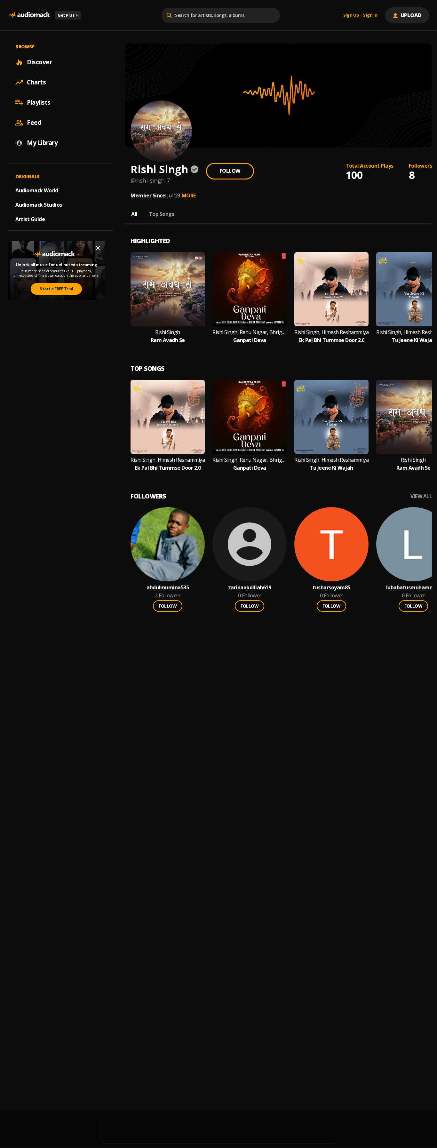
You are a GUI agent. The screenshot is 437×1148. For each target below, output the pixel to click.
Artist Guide (30, 219)
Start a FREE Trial (56, 288)
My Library (42, 143)
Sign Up (351, 15)
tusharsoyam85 (331, 587)
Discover (39, 62)
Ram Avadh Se (168, 340)
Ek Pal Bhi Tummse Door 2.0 (331, 340)
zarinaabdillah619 (249, 587)
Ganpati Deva (249, 340)
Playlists (39, 102)
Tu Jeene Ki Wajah (413, 340)
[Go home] (29, 15)
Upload (411, 15)
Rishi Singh (167, 332)
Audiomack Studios (38, 204)
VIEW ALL (421, 496)
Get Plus (68, 15)
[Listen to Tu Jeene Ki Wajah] (331, 417)
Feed (34, 122)
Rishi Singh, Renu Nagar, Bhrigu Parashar (249, 332)
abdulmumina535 (168, 587)
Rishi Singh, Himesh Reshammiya (331, 332)
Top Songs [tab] (161, 214)
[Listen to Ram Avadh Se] (168, 289)
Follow (230, 170)
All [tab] (134, 214)
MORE (189, 195)
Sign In (370, 15)
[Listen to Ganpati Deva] (249, 289)
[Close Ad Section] (98, 248)
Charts (36, 82)
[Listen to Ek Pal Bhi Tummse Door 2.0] (331, 289)
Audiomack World (36, 190)
